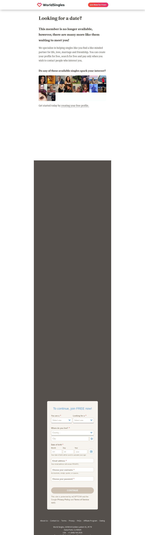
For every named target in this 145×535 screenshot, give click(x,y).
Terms (63, 521)
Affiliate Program (90, 521)
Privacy (71, 521)
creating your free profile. (75, 105)
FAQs (79, 521)
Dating (102, 521)
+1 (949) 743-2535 (75, 532)
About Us (44, 521)
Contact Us (54, 521)
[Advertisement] (72, 136)
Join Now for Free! (98, 5)
